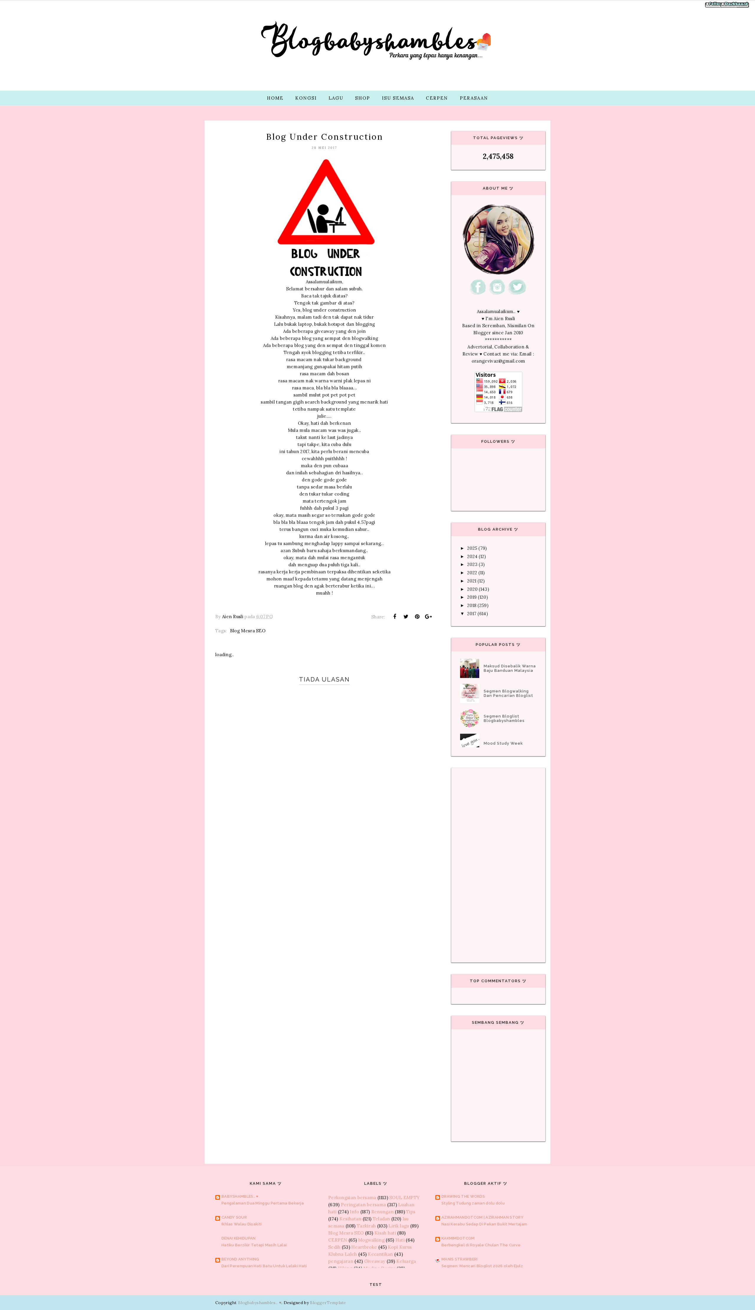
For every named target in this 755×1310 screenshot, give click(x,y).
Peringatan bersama (363, 1204)
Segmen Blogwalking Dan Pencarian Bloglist (508, 693)
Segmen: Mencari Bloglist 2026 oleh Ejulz (482, 1266)
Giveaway (374, 1261)
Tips (410, 1211)
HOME (275, 98)
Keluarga (406, 1261)
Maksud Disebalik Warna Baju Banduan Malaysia (510, 668)
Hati (400, 1240)
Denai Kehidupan (238, 1238)
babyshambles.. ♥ (240, 1196)
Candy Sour (234, 1217)
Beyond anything (240, 1259)
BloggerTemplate (328, 1302)
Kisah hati (385, 1233)
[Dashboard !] (735, 7)
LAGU (336, 98)
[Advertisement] (324, 885)
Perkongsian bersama (352, 1197)
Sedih (334, 1247)
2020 (472, 589)
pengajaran (340, 1261)
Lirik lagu (398, 1226)
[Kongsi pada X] (406, 616)
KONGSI (306, 98)
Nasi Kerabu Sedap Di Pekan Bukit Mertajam (484, 1224)
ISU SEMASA (398, 98)
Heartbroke (364, 1247)
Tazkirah (366, 1226)
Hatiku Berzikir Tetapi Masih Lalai (254, 1245)
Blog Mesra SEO (247, 630)
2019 (472, 597)
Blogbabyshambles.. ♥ (259, 1302)
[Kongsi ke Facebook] (394, 616)
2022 (472, 572)
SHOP (362, 98)
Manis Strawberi (459, 1259)
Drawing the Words (463, 1196)
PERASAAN (474, 98)
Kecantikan (380, 1254)
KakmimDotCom (458, 1238)
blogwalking (371, 1240)
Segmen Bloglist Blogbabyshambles (504, 718)
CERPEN (437, 98)
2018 (471, 605)
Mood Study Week (503, 743)
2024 (472, 556)
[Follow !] (714, 7)
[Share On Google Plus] (428, 616)
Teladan (381, 1219)
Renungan (382, 1211)
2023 (472, 564)
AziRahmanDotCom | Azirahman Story (482, 1217)
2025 (472, 548)
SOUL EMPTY (404, 1197)
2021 (471, 581)
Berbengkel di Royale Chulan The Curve (481, 1245)
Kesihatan (350, 1219)
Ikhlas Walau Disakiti (241, 1224)
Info (354, 1211)
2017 (471, 613)
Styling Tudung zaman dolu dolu (473, 1203)
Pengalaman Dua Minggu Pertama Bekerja (262, 1203)
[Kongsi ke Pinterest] (417, 616)
